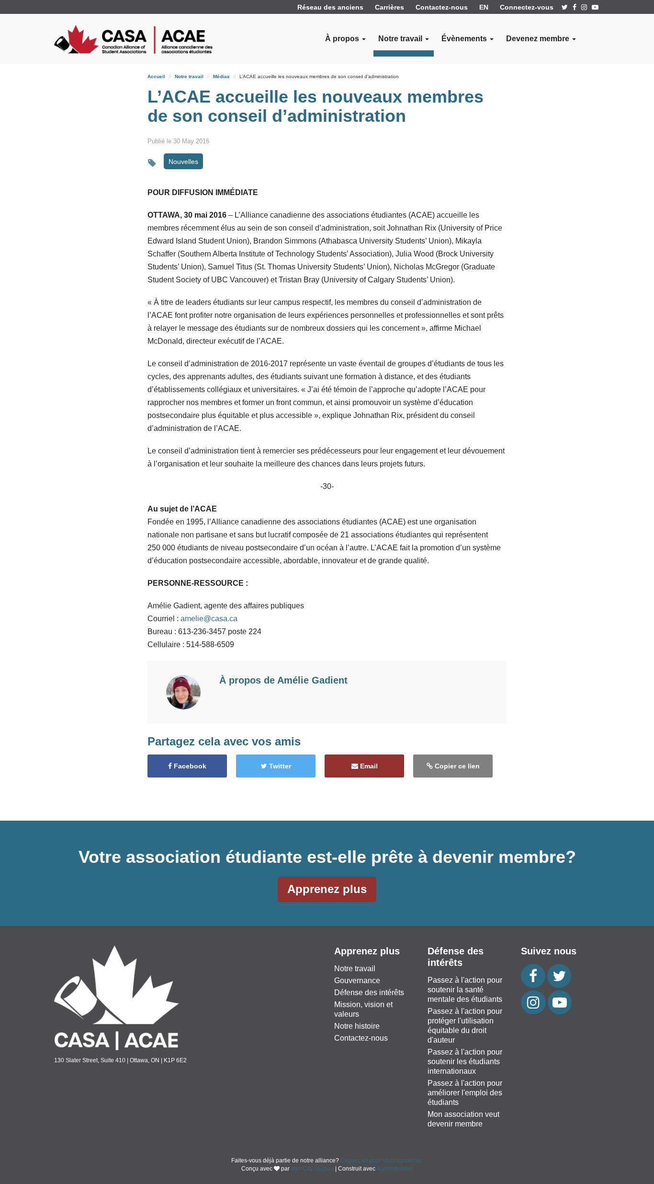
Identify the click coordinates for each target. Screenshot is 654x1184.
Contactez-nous (442, 7)
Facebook (189, 766)
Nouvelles (183, 161)
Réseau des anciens (330, 7)
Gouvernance (357, 980)
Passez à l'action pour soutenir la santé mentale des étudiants (465, 989)
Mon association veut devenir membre (463, 1119)
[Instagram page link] (584, 7)
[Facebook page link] (574, 7)
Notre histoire (357, 1026)
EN (483, 7)
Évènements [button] (465, 39)
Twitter (279, 766)
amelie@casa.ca (208, 619)
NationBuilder (395, 1168)
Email (368, 766)
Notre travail (189, 76)
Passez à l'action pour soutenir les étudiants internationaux (465, 1061)
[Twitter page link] (565, 7)
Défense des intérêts (369, 992)
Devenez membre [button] (538, 39)
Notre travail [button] (401, 39)
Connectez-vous (526, 7)
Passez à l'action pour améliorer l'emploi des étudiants (465, 1092)
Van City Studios (312, 1168)
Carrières (389, 7)
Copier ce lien (456, 766)
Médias (221, 76)
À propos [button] (343, 39)
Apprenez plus (327, 888)
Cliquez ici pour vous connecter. (381, 1160)
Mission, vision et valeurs (363, 1009)
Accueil (156, 76)
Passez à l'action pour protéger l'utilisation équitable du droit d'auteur (465, 1025)
